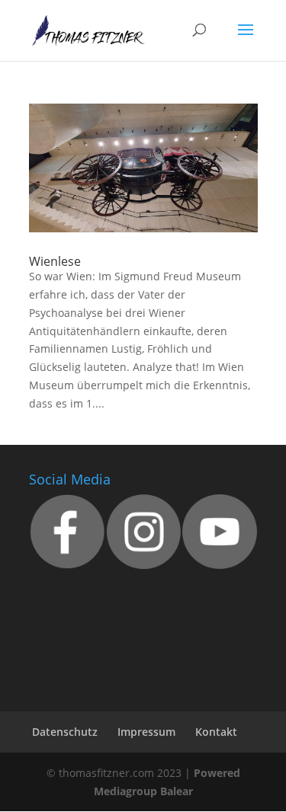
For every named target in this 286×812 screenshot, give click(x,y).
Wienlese (55, 261)
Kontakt (216, 731)
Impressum (146, 731)
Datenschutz (65, 731)
